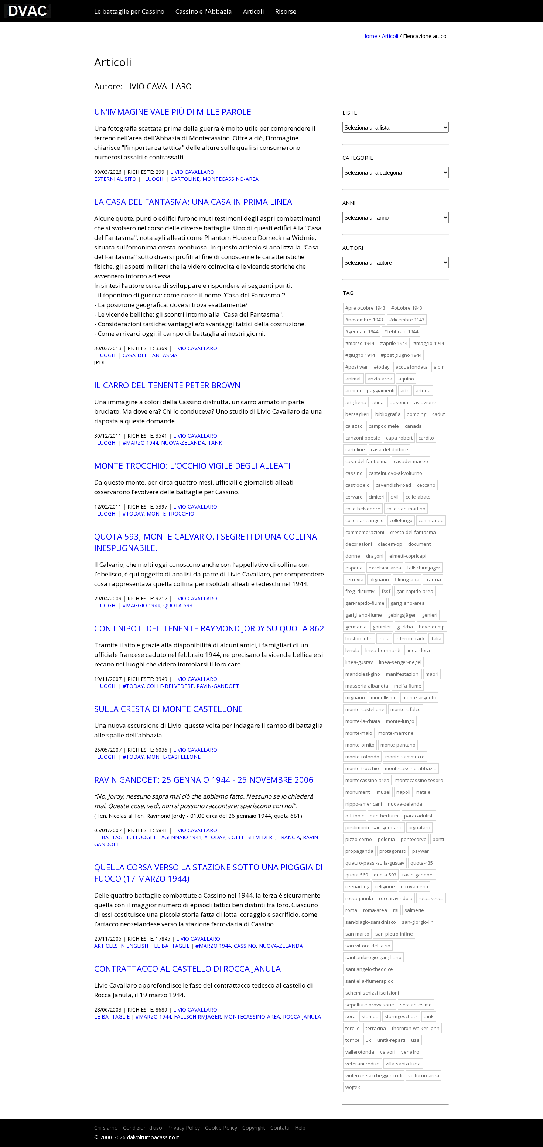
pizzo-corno (358, 839)
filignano (379, 579)
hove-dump (432, 626)
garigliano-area (407, 603)
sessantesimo (416, 1004)
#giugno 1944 (360, 355)
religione (385, 886)
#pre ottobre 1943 (365, 307)
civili (395, 496)
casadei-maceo (411, 461)
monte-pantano (398, 744)
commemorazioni (364, 532)
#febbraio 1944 (401, 331)
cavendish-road (393, 485)
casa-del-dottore (389, 449)
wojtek (352, 1087)
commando (431, 520)
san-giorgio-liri (418, 922)
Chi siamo (106, 1127)
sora (350, 1016)
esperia (354, 567)
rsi (396, 910)
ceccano (426, 485)
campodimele (384, 426)
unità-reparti (391, 1040)
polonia (386, 839)
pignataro (419, 827)
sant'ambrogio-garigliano (373, 957)
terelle (352, 1028)
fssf (386, 591)
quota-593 (177, 605)
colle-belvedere (170, 685)
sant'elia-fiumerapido (369, 981)
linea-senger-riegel (400, 662)
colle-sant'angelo (364, 520)
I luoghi (153, 178)
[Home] (27, 16)
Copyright (253, 1127)
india (384, 638)
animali (353, 378)
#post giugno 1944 (401, 355)
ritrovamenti (414, 886)
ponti (438, 839)
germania (356, 626)
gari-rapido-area (414, 591)
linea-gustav (359, 662)
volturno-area (423, 1075)
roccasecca (431, 898)
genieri (429, 615)
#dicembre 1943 (406, 319)
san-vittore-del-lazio (367, 945)
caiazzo (354, 426)
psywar (420, 851)
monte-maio (358, 733)
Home (369, 35)
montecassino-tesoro (419, 780)
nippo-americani (363, 803)
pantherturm (384, 815)
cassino (245, 945)
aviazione (425, 402)
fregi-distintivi (360, 591)
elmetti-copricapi (407, 555)
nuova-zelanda (183, 442)
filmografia (407, 579)
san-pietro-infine (394, 933)
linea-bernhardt (383, 650)
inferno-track (410, 638)
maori (432, 674)
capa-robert (399, 437)
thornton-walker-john (416, 1028)
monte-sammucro (405, 756)
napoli (403, 792)
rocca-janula (302, 1016)
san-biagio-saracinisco (370, 922)
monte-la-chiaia (362, 721)
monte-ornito (360, 744)
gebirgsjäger (402, 615)
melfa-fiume (407, 685)
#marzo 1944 (140, 442)
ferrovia (354, 579)
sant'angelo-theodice (369, 969)
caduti (439, 414)
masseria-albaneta (366, 685)
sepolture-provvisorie (369, 1004)
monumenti (358, 792)
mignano (355, 697)
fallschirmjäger (197, 1016)
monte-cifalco (405, 709)
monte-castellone (174, 756)
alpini (440, 367)
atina (378, 402)
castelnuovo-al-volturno (395, 473)
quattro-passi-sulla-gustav (374, 863)
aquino (406, 378)
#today (133, 513)
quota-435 (421, 863)
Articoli (253, 11)
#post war (356, 367)
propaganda (359, 851)
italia (436, 638)
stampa (370, 1016)
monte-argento (419, 697)
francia (289, 837)
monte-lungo (400, 721)
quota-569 (356, 874)
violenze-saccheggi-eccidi (373, 1075)
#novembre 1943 (364, 319)
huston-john (359, 638)
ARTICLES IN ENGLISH (121, 945)
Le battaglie (112, 837)
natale (423, 792)
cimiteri (377, 496)
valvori (387, 1051)
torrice (352, 1040)
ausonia (399, 402)
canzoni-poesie (362, 437)
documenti (420, 544)
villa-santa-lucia (403, 1063)
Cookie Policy (221, 1127)
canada (413, 426)
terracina (376, 1028)
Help (300, 1127)
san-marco (357, 933)
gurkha (405, 626)
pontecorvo (414, 839)
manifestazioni (403, 674)
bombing (416, 414)
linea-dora (418, 650)
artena (423, 390)
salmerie (414, 910)
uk (368, 1040)
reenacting (357, 886)
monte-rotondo (362, 756)
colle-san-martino (406, 508)
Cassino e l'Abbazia (203, 11)
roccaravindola (396, 898)
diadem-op (390, 544)
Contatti (280, 1127)
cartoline (185, 178)
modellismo (384, 697)
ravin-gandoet (218, 685)
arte (405, 390)
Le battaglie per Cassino (129, 11)
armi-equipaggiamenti (370, 390)
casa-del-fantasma (150, 355)
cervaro (354, 496)
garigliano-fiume (363, 615)
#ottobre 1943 (406, 307)
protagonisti (392, 851)
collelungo (401, 520)
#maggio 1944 (141, 605)
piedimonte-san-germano (374, 827)
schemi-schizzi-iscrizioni (372, 992)
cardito (426, 437)
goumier (382, 626)
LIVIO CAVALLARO (192, 171)
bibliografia (388, 414)
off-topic (354, 815)
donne (352, 555)
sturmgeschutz (401, 1016)
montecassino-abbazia (411, 768)
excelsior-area (385, 567)
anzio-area (380, 378)
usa (415, 1040)
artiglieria (355, 402)
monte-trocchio (170, 513)
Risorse (285, 11)
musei (383, 792)
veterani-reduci (362, 1063)
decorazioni (358, 544)
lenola (352, 650)
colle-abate (418, 496)
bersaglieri (357, 414)
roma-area (375, 910)
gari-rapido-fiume (365, 603)
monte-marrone (396, 733)
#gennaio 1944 (181, 837)
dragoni (374, 555)
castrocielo (357, 485)
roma (351, 910)
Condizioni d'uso (142, 1127)
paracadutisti (419, 815)
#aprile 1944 (393, 343)
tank (215, 442)
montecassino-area (230, 178)
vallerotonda (359, 1051)
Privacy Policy (183, 1127)
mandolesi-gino (362, 674)
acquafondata (412, 367)
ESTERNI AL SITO (115, 178)
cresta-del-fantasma (413, 532)
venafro (410, 1051)
